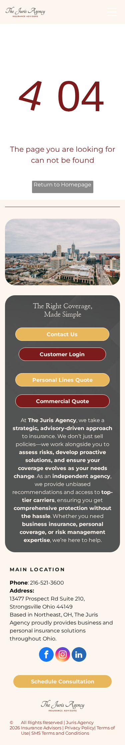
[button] (112, 12)
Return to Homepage (62, 184)
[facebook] (46, 655)
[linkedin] (79, 655)
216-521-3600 (47, 583)
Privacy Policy (79, 727)
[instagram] (62, 655)
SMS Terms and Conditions (60, 733)
